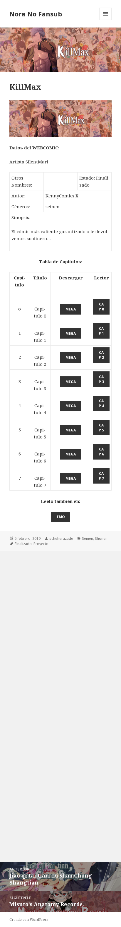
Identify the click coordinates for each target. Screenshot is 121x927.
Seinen (87, 538)
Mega (70, 309)
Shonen (101, 538)
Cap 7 (101, 476)
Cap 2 (101, 355)
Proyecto (40, 543)
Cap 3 (101, 379)
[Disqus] (60, 624)
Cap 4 (101, 403)
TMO (60, 516)
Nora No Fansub (35, 13)
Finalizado (23, 543)
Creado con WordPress (28, 919)
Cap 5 (101, 428)
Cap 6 (101, 452)
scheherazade (61, 538)
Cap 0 (101, 307)
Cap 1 (101, 331)
